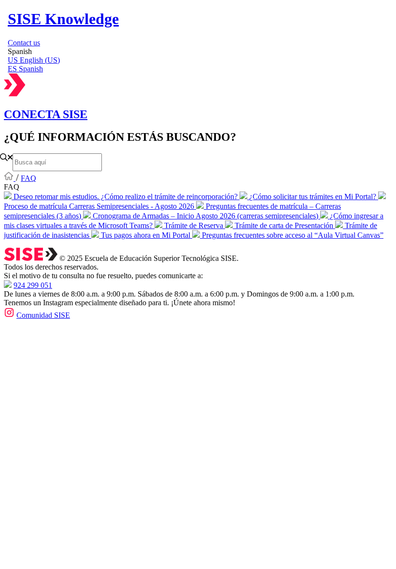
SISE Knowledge (63, 18)
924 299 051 (33, 285)
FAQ (28, 178)
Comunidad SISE (43, 315)
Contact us (24, 43)
